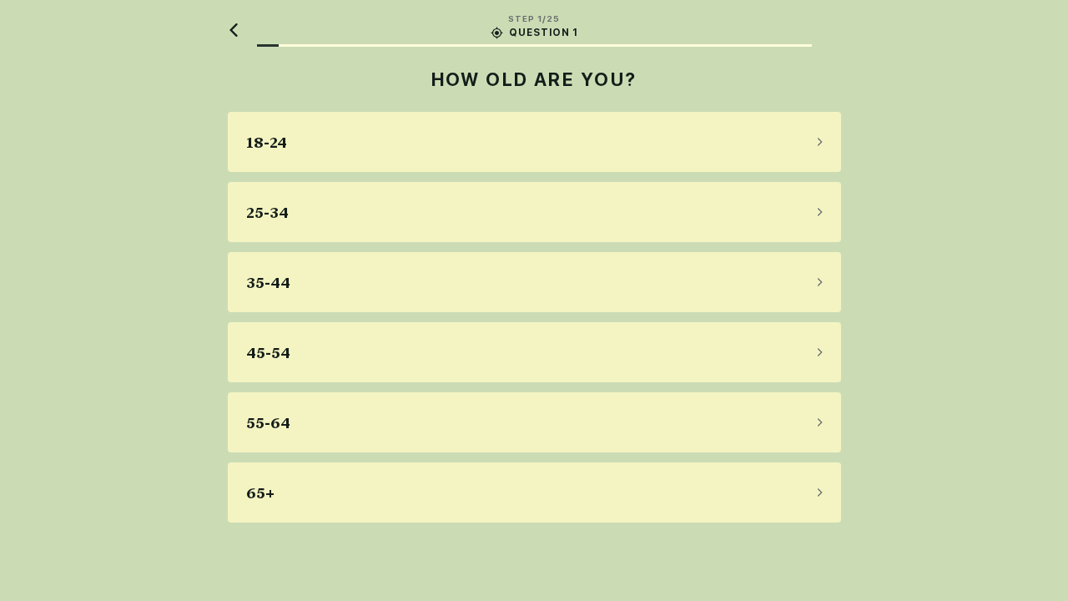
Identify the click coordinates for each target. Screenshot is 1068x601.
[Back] (234, 30)
